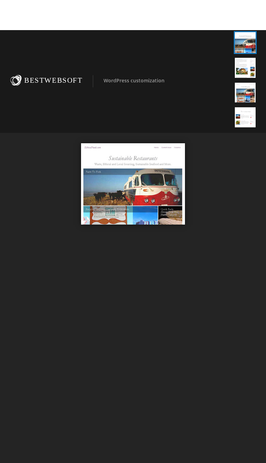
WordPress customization (134, 80)
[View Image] (245, 42)
